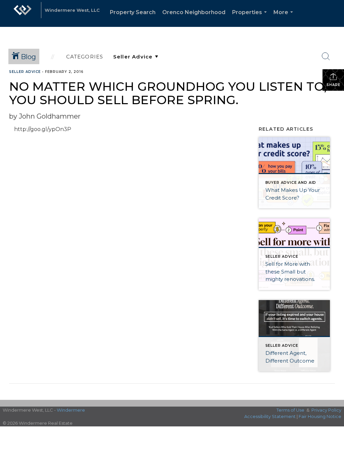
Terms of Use (290, 410)
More (284, 18)
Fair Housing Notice (320, 416)
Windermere (71, 410)
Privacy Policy (326, 410)
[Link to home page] (22, 13)
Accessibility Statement (270, 416)
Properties (250, 18)
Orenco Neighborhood (193, 12)
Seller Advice (25, 72)
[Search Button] (326, 56)
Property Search (133, 12)
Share (333, 85)
